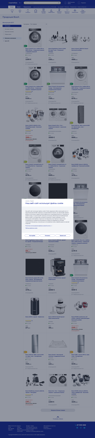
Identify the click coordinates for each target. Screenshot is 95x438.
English (32, 201)
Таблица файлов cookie (31, 228)
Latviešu (27, 201)
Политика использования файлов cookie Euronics (38, 225)
